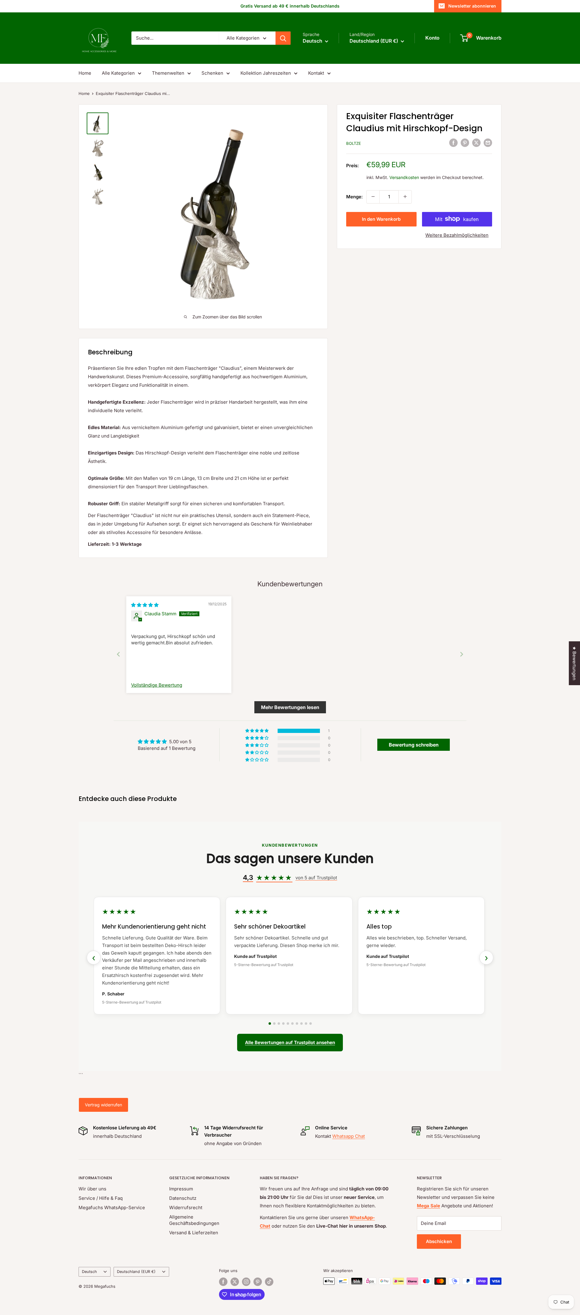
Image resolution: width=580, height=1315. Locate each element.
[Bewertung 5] (288, 1023)
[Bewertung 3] (279, 1023)
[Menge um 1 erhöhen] (405, 196)
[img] (145, 605)
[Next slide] (461, 654)
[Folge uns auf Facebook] (223, 1282)
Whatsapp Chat (348, 1136)
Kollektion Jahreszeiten (265, 73)
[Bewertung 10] (310, 1023)
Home (85, 73)
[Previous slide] (118, 654)
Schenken (212, 73)
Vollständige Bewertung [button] (156, 685)
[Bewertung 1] (270, 1023)
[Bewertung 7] (297, 1023)
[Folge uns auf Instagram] (246, 1282)
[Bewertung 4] (283, 1023)
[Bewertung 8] (301, 1023)
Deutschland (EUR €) (136, 1271)
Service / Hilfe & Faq (101, 1198)
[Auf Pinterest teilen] (465, 142)
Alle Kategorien (118, 73)
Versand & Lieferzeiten (193, 1232)
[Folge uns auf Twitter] (234, 1282)
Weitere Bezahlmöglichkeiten (456, 235)
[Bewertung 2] (274, 1023)
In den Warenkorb (381, 219)
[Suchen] (283, 38)
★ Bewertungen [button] (574, 663)
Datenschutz (182, 1198)
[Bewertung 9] (306, 1023)
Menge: (354, 196)
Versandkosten (404, 177)
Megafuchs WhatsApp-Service (112, 1207)
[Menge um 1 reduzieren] (373, 196)
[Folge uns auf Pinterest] (257, 1282)
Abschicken (439, 1241)
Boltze (353, 143)
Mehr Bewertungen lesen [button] (290, 707)
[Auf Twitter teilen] (476, 142)
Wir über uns (92, 1189)
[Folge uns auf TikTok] (269, 1282)
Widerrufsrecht (185, 1207)
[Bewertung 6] (292, 1023)
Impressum (181, 1189)
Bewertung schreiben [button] (414, 745)
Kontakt (316, 73)
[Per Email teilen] (488, 142)
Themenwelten (168, 73)
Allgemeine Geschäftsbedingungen (194, 1220)
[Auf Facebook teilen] (453, 142)
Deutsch (89, 1271)
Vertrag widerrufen (103, 1104)
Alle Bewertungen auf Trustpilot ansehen (290, 1042)
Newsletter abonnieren (472, 5)
